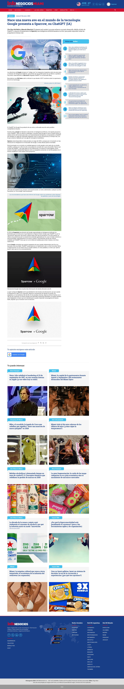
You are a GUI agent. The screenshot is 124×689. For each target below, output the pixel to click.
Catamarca (90, 627)
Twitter (74, 630)
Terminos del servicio (81, 682)
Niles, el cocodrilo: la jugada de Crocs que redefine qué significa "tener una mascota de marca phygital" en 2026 (77, 64)
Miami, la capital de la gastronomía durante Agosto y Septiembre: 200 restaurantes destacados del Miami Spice (77, 57)
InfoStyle (90, 640)
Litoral (89, 647)
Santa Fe (90, 664)
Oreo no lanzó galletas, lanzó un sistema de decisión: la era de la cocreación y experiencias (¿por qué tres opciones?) (78, 116)
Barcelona (106, 627)
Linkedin (74, 632)
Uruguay (105, 640)
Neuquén (90, 652)
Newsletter (64, 10)
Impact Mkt (55, 518)
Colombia (106, 630)
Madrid (105, 632)
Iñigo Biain (95, 680)
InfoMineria (91, 637)
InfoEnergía (91, 632)
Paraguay (106, 637)
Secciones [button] (18, 10)
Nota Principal (14, 371)
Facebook (75, 627)
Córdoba (90, 630)
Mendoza (90, 649)
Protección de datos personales (80, 680)
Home (10, 10)
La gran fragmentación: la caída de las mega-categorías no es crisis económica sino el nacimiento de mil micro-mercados (78, 86)
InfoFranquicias (92, 635)
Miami (11, 16)
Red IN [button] (72, 10)
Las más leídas (39, 10)
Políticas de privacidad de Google (67, 682)
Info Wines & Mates (16, 469)
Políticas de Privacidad (65, 680)
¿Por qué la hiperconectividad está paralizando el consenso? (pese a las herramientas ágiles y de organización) (78, 102)
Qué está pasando (57, 420)
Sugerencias (11, 640)
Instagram (75, 635)
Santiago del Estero (93, 666)
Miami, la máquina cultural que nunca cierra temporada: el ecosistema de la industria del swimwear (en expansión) (78, 109)
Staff (56, 10)
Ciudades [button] (28, 10)
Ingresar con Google (18, 354)
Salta (89, 657)
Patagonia (90, 654)
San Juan (90, 659)
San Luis (89, 662)
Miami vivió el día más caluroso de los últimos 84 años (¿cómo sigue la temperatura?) (78, 71)
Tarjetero (49, 10)
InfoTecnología (92, 642)
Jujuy (89, 644)
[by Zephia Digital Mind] (62, 687)
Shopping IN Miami (16, 420)
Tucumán (90, 669)
